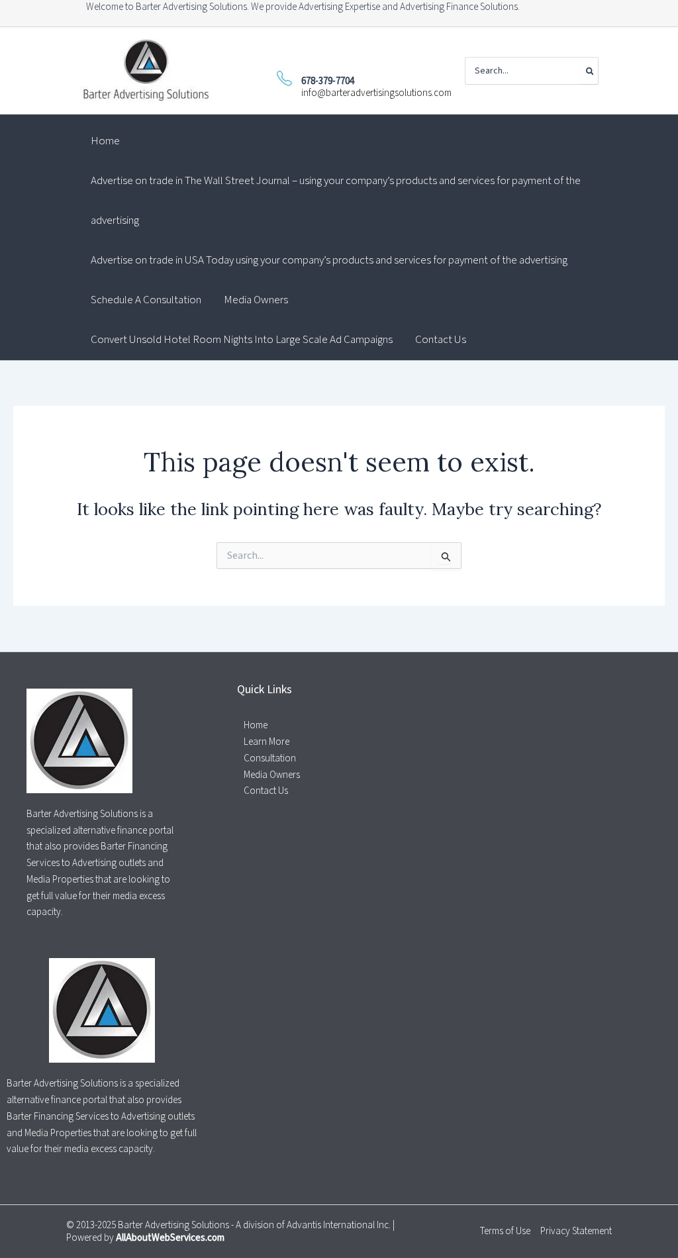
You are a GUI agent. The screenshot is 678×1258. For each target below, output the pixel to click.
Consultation (270, 758)
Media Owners (272, 775)
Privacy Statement (576, 1231)
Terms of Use (505, 1231)
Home (255, 725)
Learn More (266, 742)
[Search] (589, 71)
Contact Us (266, 791)
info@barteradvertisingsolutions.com (376, 93)
